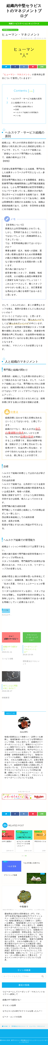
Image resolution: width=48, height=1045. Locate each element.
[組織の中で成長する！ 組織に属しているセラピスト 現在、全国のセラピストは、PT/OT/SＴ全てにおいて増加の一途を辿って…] (11, 637)
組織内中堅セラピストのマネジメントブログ (24, 10)
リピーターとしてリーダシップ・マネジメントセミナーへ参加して (24, 993)
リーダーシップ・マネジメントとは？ (31, 649)
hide (31, 91)
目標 (17, 109)
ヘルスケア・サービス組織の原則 (26, 98)
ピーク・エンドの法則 (12, 1017)
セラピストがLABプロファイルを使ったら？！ (23, 1011)
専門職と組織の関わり (24, 106)
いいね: (18, 115)
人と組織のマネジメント (22, 102)
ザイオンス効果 (9, 1005)
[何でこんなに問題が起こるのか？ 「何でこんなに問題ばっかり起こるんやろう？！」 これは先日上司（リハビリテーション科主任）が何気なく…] (11, 676)
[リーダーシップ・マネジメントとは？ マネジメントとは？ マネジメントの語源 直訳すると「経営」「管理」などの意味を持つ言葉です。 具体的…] (32, 637)
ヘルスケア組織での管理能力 (27, 112)
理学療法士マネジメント (10, 30)
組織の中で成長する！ (12, 1000)
